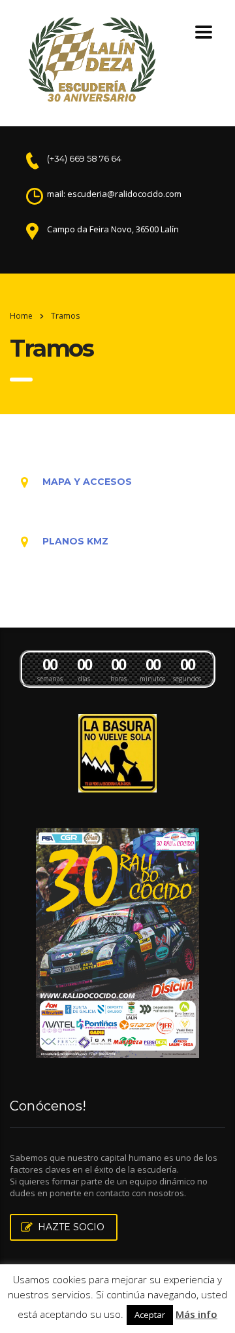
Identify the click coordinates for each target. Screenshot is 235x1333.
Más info (196, 1314)
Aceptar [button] (149, 1315)
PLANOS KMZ (75, 541)
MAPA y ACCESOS (87, 482)
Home (21, 315)
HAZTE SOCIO (71, 1227)
